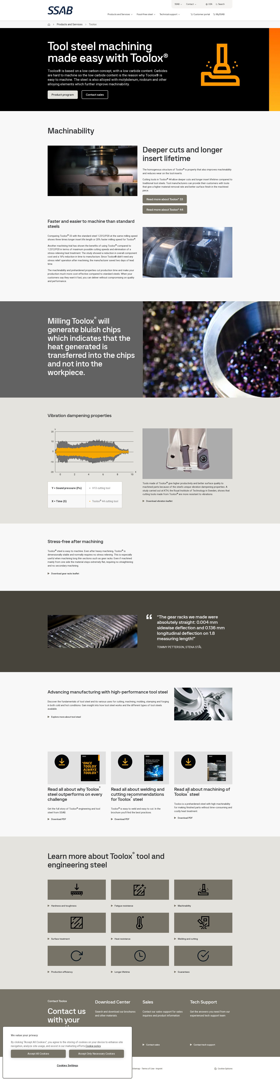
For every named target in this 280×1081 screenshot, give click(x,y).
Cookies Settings (67, 1065)
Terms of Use (148, 1068)
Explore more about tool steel (66, 716)
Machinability (184, 905)
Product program (63, 94)
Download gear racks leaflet (65, 573)
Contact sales (95, 94)
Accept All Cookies (38, 1053)
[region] (67, 1052)
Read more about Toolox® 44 (164, 209)
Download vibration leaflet (159, 501)
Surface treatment (60, 938)
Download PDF (58, 819)
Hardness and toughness (63, 905)
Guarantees (184, 971)
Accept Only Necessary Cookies (96, 1053)
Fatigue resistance (124, 905)
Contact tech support (204, 1044)
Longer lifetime (122, 971)
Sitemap (136, 1068)
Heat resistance (122, 938)
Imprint (159, 1068)
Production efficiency (62, 971)
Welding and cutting (188, 938)
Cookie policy (93, 1046)
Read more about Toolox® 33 (164, 199)
